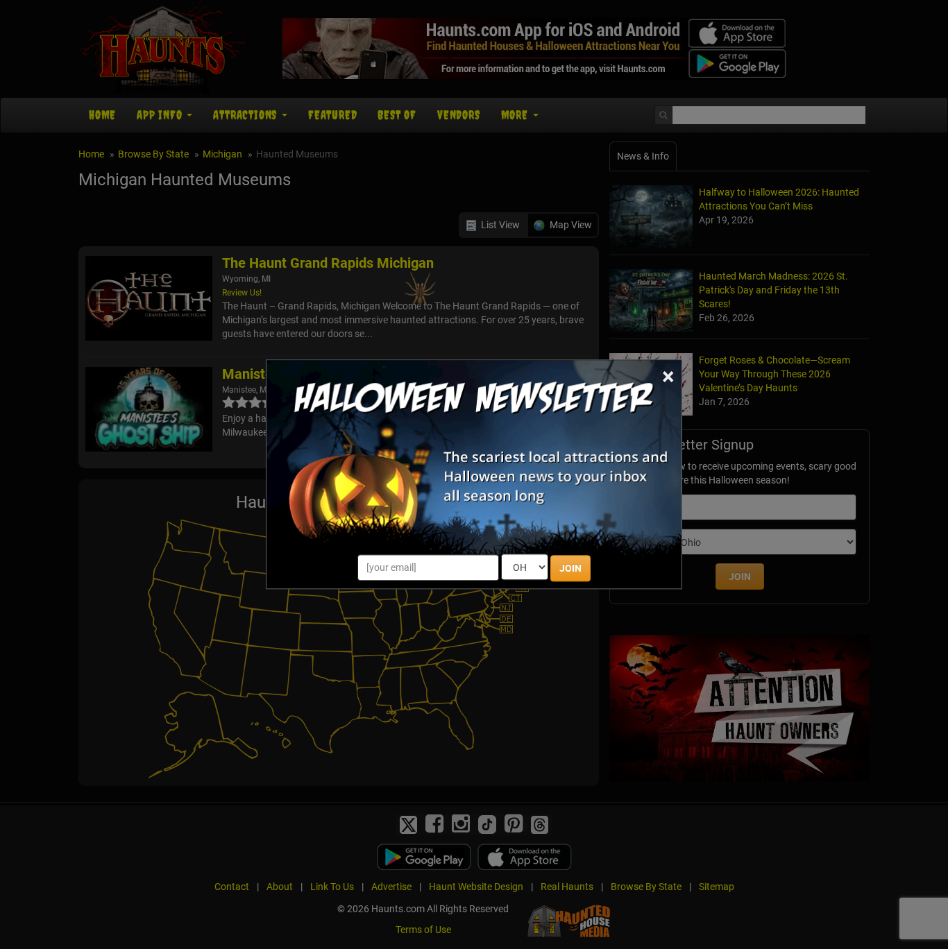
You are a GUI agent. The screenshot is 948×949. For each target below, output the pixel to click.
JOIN (570, 568)
